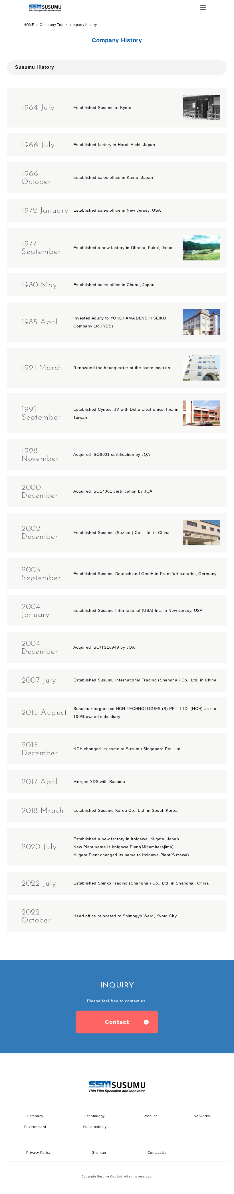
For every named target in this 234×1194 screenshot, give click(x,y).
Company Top (52, 25)
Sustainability (95, 1127)
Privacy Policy (38, 1153)
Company (115, 59)
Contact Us (157, 1153)
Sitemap (99, 1153)
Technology (95, 1116)
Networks (202, 1116)
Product (150, 1116)
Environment (35, 1127)
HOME (29, 25)
